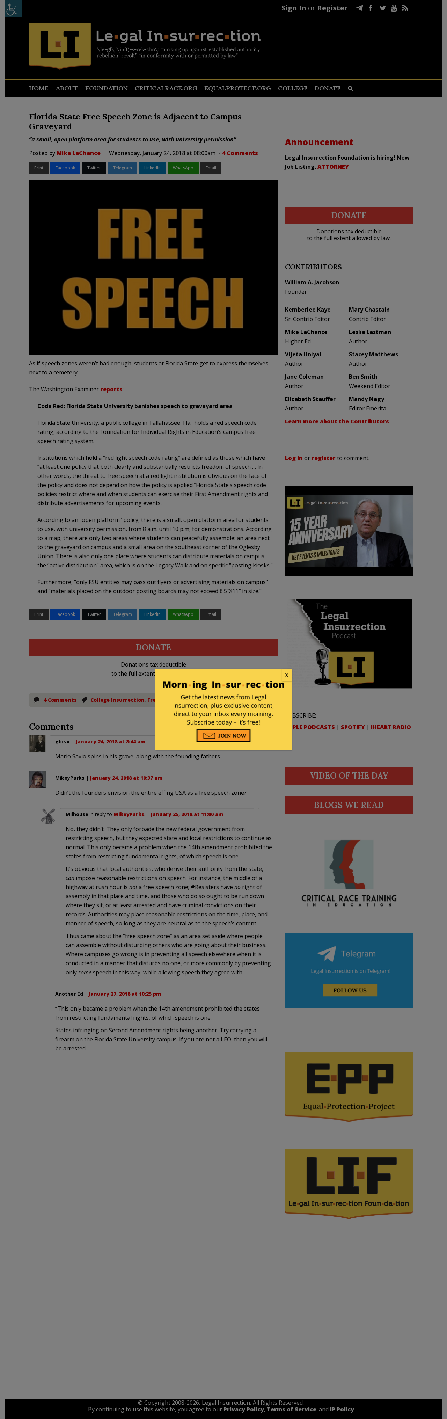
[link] (223, 675)
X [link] (286, 675)
